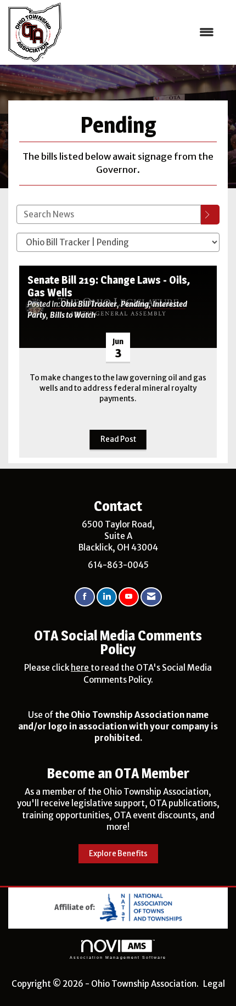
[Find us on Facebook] (85, 596)
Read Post (118, 439)
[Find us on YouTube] (129, 596)
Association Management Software (118, 957)
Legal (214, 984)
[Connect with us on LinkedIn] (107, 596)
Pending (135, 304)
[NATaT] (141, 906)
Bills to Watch (72, 315)
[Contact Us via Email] (151, 596)
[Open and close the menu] (144, 32)
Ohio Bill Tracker (89, 304)
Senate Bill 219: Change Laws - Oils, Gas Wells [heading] (108, 286)
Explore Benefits (118, 853)
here (81, 667)
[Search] (210, 214)
